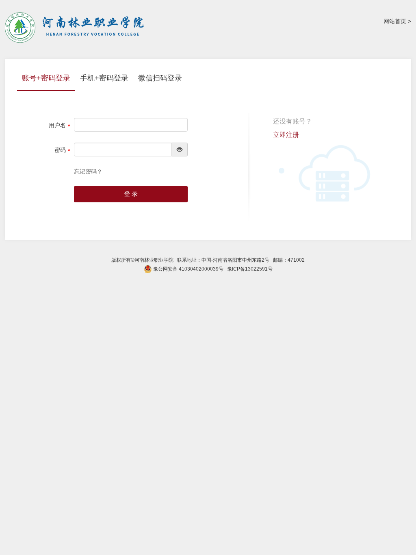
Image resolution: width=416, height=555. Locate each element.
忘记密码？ (88, 171)
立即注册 (286, 134)
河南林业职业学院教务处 (76, 27)
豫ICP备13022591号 (250, 269)
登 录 (131, 194)
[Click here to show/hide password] (180, 149)
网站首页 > (397, 21)
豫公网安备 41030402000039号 (187, 269)
